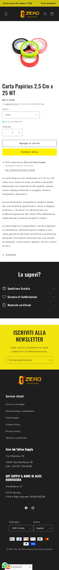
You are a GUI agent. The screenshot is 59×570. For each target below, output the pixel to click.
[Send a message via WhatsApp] (4, 565)
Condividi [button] (11, 255)
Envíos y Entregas (15, 404)
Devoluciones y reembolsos (20, 411)
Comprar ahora (29, 151)
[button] (6, 13)
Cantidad (6, 127)
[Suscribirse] (50, 360)
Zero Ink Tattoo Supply (23, 549)
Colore (5, 109)
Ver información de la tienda (20, 170)
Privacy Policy (13, 431)
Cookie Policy (13, 424)
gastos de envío (12, 104)
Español (16, 566)
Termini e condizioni (16, 438)
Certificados (12, 417)
